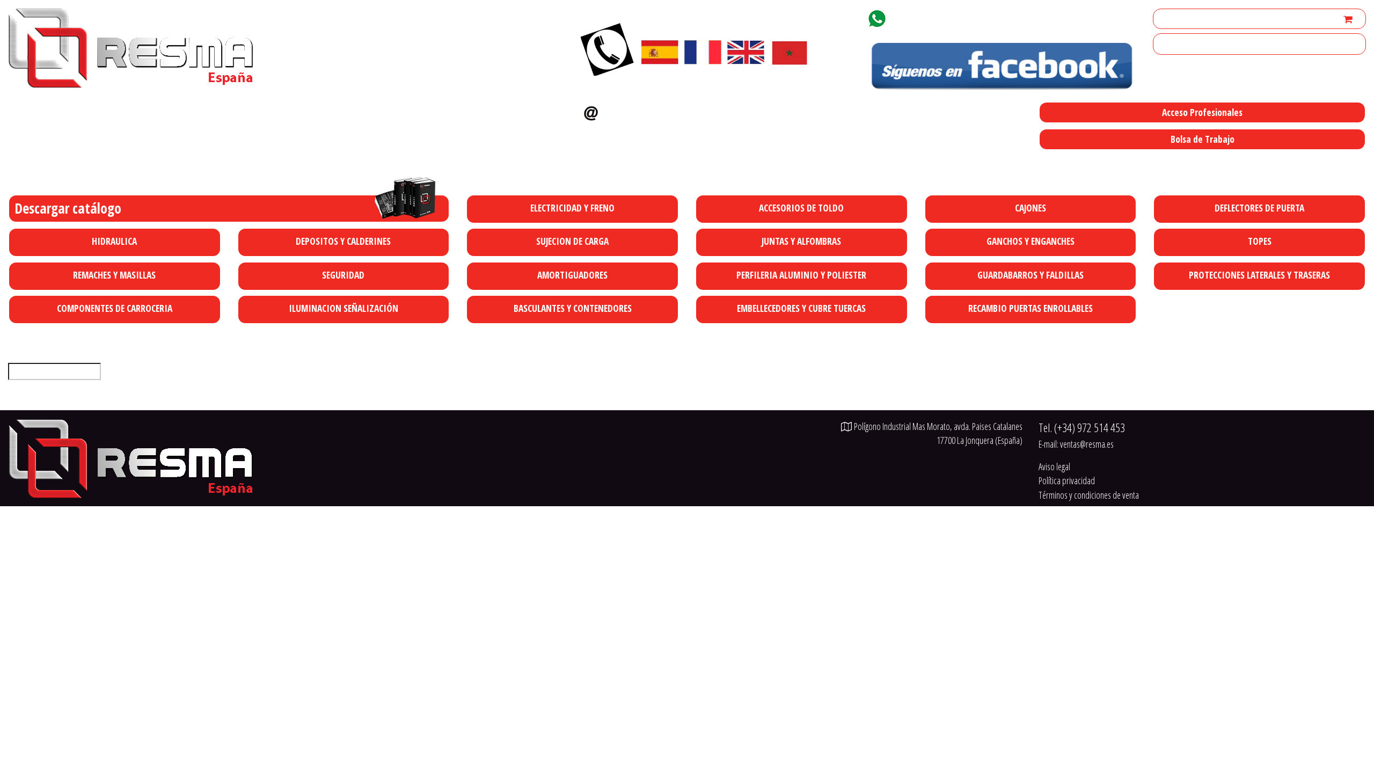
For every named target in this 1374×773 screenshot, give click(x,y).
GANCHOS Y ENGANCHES (1030, 241)
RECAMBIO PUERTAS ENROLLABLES (1030, 308)
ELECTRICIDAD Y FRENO (572, 207)
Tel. (1082, 427)
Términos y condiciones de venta (1089, 494)
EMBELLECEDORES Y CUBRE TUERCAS (801, 308)
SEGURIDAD (343, 274)
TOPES (1259, 241)
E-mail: (1076, 443)
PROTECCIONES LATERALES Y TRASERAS (1259, 274)
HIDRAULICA (114, 241)
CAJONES (1030, 207)
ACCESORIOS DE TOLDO (801, 207)
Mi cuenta (1173, 18)
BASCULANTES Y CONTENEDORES (573, 308)
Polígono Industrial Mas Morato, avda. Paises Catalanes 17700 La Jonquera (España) (709, 161)
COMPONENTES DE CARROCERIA (114, 308)
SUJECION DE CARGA (572, 241)
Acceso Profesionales (1202, 112)
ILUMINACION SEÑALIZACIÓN (343, 308)
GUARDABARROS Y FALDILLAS (1030, 274)
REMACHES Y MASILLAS (114, 274)
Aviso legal (1054, 466)
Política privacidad (1067, 480)
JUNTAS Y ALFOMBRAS (801, 241)
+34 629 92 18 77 (930, 16)
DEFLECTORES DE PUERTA (1259, 207)
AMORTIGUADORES (572, 274)
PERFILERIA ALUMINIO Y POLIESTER (801, 274)
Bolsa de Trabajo (1202, 139)
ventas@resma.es (648, 110)
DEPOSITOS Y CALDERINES (343, 241)
